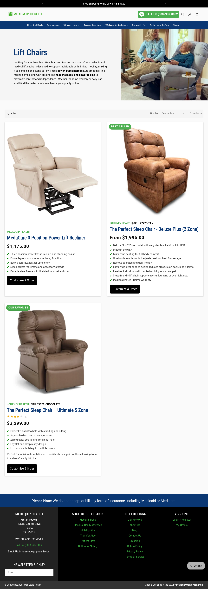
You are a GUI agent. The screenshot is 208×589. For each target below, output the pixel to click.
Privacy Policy (135, 551)
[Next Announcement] (165, 4)
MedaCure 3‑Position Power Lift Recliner (46, 238)
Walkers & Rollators (116, 25)
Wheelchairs (71, 25)
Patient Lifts (139, 25)
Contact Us (135, 535)
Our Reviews (135, 519)
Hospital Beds (35, 25)
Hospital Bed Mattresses (88, 525)
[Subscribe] (49, 572)
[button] (182, 14)
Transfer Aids (88, 535)
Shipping (135, 541)
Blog (134, 530)
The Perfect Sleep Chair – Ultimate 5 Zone (47, 410)
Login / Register (182, 519)
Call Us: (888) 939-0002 (29, 545)
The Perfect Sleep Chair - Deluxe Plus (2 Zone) (154, 229)
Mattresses (53, 25)
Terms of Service (134, 556)
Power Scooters (93, 25)
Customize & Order (22, 280)
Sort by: (154, 113)
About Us (135, 525)
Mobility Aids (87, 530)
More (176, 25)
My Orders (182, 525)
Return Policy (134, 546)
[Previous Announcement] (42, 4)
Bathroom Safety (159, 25)
